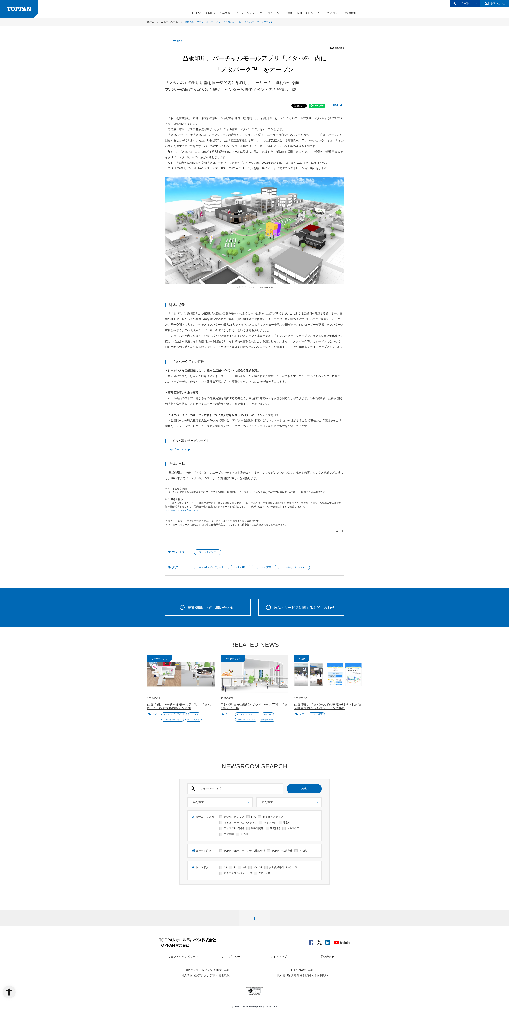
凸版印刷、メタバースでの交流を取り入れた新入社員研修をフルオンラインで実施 (327, 706)
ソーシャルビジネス (294, 567)
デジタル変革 (264, 567)
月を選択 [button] (267, 802)
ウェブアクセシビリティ (183, 956)
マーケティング (207, 552)
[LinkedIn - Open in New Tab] (327, 941)
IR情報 (288, 13)
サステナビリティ (308, 13)
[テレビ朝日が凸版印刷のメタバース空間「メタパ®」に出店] (254, 674)
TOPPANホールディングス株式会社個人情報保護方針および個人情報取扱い (206, 972)
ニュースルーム (269, 13)
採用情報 (350, 13)
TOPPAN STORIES (202, 13)
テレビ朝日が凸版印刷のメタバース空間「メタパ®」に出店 (254, 706)
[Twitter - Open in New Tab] (319, 941)
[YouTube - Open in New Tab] (342, 942)
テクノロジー (332, 13)
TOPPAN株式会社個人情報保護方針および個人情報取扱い (302, 972)
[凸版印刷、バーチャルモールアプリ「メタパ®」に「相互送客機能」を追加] (181, 674)
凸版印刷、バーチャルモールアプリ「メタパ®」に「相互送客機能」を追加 (179, 706)
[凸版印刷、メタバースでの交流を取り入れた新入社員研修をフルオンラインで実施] (328, 674)
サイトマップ (278, 956)
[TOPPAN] (19, 9)
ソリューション (245, 13)
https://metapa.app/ (180, 449)
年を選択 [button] (198, 802)
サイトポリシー (231, 956)
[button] (454, 3)
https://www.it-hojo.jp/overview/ (181, 510)
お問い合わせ (326, 956)
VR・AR (240, 567)
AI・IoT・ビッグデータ (211, 567)
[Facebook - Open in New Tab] (311, 941)
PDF (335, 105)
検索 (304, 788)
